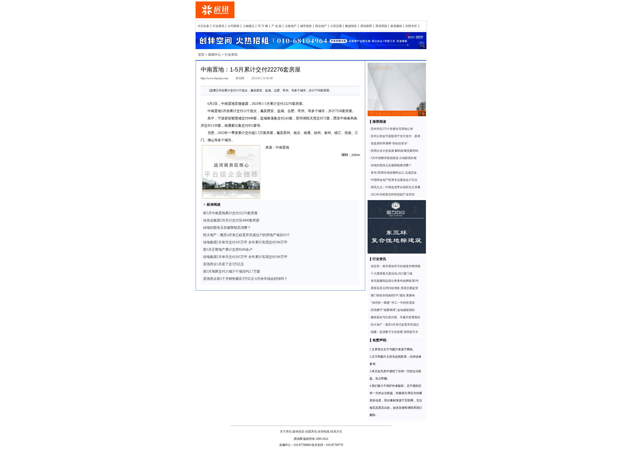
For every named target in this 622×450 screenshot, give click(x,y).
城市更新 (306, 26)
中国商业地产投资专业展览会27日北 (394, 180)
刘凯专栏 (411, 26)
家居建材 (396, 26)
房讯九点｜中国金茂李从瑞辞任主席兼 (395, 187)
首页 (201, 54)
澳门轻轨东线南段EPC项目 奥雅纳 (393, 295)
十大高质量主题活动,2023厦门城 (391, 273)
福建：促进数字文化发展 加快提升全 (394, 332)
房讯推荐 (366, 26)
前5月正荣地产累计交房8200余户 (227, 249)
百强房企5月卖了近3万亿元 (223, 264)
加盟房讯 (311, 431)
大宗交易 (336, 26)
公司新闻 (233, 26)
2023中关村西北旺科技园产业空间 (393, 194)
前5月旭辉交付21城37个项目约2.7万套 (231, 271)
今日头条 (203, 26)
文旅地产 (291, 26)
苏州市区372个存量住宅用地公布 (392, 129)
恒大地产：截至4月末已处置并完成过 (395, 324)
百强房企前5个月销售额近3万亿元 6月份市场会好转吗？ (245, 279)
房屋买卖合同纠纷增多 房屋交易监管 (394, 288)
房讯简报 (381, 26)
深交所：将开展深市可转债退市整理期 (395, 266)
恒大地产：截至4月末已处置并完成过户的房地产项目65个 (246, 235)
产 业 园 (276, 26)
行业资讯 (218, 26)
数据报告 (351, 26)
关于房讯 (286, 431)
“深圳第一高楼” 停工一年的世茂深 (393, 302)
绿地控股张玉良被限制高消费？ (227, 227)
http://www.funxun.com (214, 78)
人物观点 (248, 26)
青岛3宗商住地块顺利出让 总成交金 (394, 172)
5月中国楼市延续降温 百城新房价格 (394, 158)
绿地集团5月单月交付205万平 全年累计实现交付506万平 (245, 242)
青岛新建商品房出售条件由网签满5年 (395, 280)
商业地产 (321, 26)
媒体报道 (298, 431)
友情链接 (323, 431)
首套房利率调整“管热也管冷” (389, 143)
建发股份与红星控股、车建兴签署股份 (395, 317)
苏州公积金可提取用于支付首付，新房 (395, 136)
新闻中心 (214, 54)
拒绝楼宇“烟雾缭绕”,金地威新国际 (393, 310)
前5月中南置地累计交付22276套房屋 (230, 213)
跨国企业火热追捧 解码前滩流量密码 (394, 150)
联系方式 (336, 431)
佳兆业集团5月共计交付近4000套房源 (231, 220)
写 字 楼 (263, 26)
